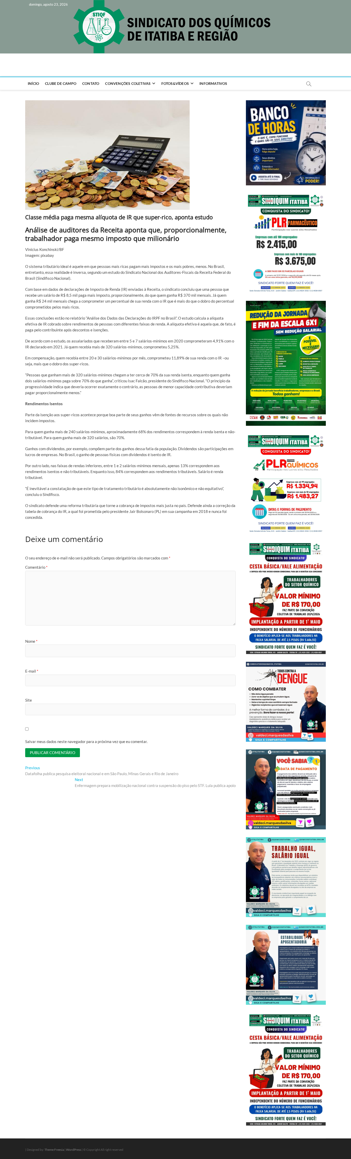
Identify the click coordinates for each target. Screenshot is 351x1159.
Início (33, 83)
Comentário (36, 567)
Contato (90, 83)
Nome (31, 641)
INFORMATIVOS (213, 83)
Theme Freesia (54, 1150)
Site (28, 700)
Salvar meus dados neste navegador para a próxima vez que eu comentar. (86, 741)
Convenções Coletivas (128, 83)
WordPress (73, 1150)
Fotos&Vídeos (175, 83)
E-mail (31, 671)
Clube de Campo (60, 83)
